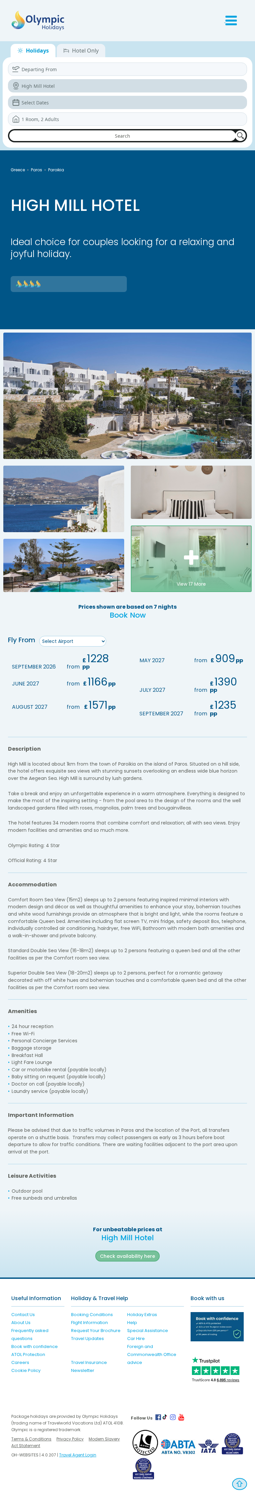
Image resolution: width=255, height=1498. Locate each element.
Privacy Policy (70, 1439)
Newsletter (82, 1370)
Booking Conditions (92, 1314)
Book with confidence (34, 1346)
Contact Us (23, 1314)
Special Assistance (147, 1330)
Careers (20, 1362)
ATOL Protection (28, 1354)
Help (132, 1322)
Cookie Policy (26, 1370)
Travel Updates (87, 1338)
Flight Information (89, 1322)
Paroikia (56, 170)
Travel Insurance (89, 1362)
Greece (18, 170)
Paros (36, 170)
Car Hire (136, 1338)
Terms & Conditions (31, 1439)
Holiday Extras (142, 1314)
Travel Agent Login (77, 1455)
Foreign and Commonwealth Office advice (151, 1354)
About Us (21, 1322)
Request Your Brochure (96, 1330)
